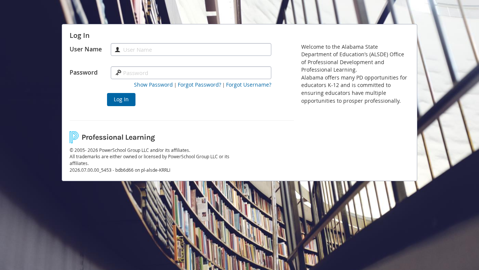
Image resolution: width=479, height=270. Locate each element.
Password (84, 72)
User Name (86, 49)
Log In (121, 99)
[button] (153, 85)
